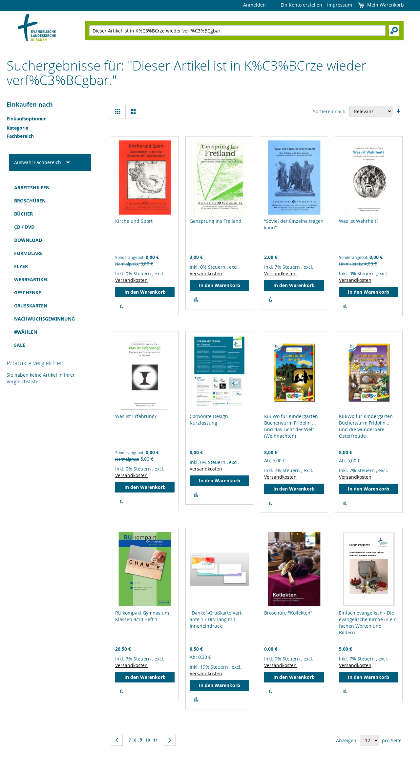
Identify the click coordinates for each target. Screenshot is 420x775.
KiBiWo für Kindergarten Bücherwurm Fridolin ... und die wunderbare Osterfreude (366, 426)
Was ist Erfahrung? (136, 416)
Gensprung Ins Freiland (216, 221)
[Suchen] (394, 30)
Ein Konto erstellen (301, 5)
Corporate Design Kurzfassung (209, 419)
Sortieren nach (329, 111)
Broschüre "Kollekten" (288, 613)
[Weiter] (170, 740)
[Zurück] (117, 740)
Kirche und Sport (134, 221)
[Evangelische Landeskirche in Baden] (36, 28)
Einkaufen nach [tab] (30, 104)
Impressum (339, 5)
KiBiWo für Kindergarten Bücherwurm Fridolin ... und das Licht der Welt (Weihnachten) (291, 426)
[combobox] (237, 30)
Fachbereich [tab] (20, 136)
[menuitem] (50, 187)
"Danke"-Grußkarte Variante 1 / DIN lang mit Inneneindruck (216, 619)
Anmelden (254, 5)
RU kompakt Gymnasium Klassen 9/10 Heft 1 (142, 616)
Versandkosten (131, 280)
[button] (121, 306)
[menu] (50, 266)
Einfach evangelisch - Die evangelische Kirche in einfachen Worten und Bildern (368, 623)
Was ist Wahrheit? (358, 221)
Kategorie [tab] (17, 127)
